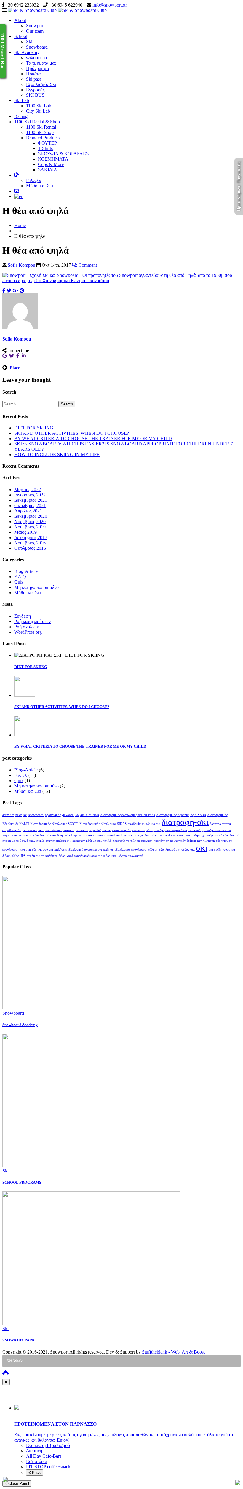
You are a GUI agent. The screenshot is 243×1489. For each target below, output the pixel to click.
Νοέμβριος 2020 (30, 521)
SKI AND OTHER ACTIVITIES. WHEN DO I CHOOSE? (71, 433)
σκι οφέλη (215, 849)
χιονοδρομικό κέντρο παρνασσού (120, 855)
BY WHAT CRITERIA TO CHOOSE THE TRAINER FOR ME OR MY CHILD (93, 438)
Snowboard (37, 46)
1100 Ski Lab (38, 105)
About (20, 20)
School (20, 36)
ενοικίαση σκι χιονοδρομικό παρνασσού (159, 830)
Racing (21, 116)
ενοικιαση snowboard (107, 835)
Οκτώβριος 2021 (30, 505)
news (18, 815)
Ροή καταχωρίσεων (32, 621)
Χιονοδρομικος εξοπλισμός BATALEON (127, 815)
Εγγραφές (35, 89)
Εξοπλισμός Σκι (41, 84)
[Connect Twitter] (12, 355)
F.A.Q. (20, 576)
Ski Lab (21, 100)
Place (14, 367)
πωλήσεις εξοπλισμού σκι (36, 849)
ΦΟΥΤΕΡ (47, 143)
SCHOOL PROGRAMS (21, 1182)
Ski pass (33, 79)
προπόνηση (145, 840)
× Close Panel (17, 1483)
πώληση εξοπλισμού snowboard (124, 849)
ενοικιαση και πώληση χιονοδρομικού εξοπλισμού (205, 835)
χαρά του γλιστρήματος (82, 855)
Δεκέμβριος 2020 (30, 516)
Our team (35, 30)
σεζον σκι (188, 849)
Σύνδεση (22, 616)
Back (36, 1472)
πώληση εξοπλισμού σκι (164, 849)
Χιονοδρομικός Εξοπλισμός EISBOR (181, 815)
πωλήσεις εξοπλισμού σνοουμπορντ (78, 849)
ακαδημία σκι (151, 823)
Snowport (35, 25)
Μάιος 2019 (25, 532)
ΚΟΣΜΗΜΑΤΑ (53, 159)
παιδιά (107, 840)
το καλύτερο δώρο (53, 855)
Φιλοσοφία (36, 57)
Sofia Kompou (21, 265)
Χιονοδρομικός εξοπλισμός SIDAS (103, 823)
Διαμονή (34, 1450)
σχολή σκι (33, 855)
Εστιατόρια (36, 1461)
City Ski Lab (38, 111)
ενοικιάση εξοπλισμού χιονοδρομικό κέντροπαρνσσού (55, 835)
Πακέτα (33, 73)
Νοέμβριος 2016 (30, 542)
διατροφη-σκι (185, 822)
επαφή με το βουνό (15, 840)
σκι (201, 847)
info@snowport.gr (109, 4)
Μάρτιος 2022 (27, 489)
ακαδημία (134, 823)
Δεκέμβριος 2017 (30, 537)
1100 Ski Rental (41, 127)
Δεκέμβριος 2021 (30, 500)
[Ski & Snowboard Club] (57, 10)
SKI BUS (35, 95)
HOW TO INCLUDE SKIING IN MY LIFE (57, 454)
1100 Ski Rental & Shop (37, 121)
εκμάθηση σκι (11, 830)
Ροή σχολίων (26, 626)
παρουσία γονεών (124, 840)
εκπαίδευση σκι (33, 830)
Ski (29, 41)
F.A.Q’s (33, 180)
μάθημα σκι (94, 840)
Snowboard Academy (20, 1025)
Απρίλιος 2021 (28, 510)
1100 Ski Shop (40, 132)
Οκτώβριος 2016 (30, 548)
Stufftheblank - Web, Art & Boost (173, 1351)
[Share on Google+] (15, 290)
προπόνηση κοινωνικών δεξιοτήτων (178, 840)
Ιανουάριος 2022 (30, 494)
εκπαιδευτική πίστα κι (59, 830)
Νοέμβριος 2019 (30, 526)
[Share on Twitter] (9, 290)
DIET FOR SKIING (33, 427)
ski (25, 815)
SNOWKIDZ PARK (18, 1340)
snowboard (36, 815)
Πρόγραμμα (37, 68)
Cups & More (51, 164)
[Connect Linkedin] (24, 355)
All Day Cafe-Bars (43, 1455)
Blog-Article (26, 571)
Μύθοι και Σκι (39, 185)
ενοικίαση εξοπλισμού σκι (93, 830)
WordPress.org (28, 632)
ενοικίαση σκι (121, 830)
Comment (87, 265)
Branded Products (43, 137)
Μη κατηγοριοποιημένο (36, 587)
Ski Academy (26, 52)
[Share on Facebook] (4, 290)
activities (8, 815)
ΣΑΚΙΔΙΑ (47, 169)
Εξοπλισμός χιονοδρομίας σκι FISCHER (72, 815)
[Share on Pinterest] (22, 290)
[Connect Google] (5, 355)
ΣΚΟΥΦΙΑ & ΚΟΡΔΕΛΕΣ (63, 153)
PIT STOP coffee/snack (48, 1466)
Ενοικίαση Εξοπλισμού (48, 1445)
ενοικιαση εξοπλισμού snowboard (147, 835)
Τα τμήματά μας (41, 62)
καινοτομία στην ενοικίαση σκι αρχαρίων (57, 840)
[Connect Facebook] (19, 355)
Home (20, 225)
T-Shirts (45, 148)
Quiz (18, 581)
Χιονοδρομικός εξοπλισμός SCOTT (54, 823)
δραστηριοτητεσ (220, 823)
